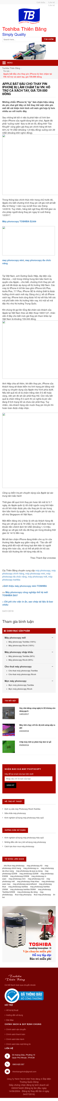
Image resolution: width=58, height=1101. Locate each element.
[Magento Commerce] (29, 16)
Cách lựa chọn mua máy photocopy (19, 846)
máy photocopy (42, 570)
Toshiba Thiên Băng (11, 68)
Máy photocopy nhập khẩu (19, 652)
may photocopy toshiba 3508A (23, 889)
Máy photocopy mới (15, 637)
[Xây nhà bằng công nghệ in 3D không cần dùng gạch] (8, 712)
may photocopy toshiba (18, 886)
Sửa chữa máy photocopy (15, 813)
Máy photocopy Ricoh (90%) (20, 659)
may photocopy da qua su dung (29, 871)
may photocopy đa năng (27, 892)
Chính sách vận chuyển (16, 1029)
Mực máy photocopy (15, 680)
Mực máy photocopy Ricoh (20, 688)
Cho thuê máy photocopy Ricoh (22, 674)
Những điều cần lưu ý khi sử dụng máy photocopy (25, 842)
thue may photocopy (42, 894)
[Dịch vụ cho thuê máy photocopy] (51, 5)
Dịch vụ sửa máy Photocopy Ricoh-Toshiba (22, 809)
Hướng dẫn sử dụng (14, 1015)
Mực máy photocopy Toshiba (21, 685)
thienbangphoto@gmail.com (24, 1071)
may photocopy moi (36, 878)
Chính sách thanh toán (15, 1034)
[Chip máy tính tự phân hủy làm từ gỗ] (8, 746)
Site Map (10, 1020)
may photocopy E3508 (19, 876)
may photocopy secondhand (25, 884)
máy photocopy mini (35, 573)
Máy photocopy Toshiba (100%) (22, 641)
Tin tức (6, 71)
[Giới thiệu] (40, 2)
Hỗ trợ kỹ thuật (12, 1010)
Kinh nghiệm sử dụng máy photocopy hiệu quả (24, 817)
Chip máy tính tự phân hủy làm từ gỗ (35, 741)
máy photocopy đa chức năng (26, 575)
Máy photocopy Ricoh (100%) (21, 645)
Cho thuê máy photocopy (18, 666)
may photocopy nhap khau (28, 881)
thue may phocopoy (23, 894)
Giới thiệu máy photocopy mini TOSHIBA (25, 585)
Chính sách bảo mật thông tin (18, 1044)
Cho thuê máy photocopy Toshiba (23, 670)
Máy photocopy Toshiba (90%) (21, 656)
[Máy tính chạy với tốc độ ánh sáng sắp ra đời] (8, 729)
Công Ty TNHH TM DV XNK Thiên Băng (23, 1079)
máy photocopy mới (37, 576)
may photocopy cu (31, 868)
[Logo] (15, 977)
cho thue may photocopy (14, 865)
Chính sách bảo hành (15, 1039)
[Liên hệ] (51, 2)
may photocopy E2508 (28, 873)
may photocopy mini (13, 260)
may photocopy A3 (34, 865)
